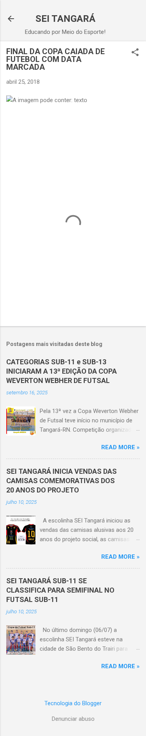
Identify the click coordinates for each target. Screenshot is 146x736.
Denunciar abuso (73, 718)
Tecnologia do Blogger (73, 703)
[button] (135, 53)
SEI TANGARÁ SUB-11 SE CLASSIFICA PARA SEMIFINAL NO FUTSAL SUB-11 (60, 590)
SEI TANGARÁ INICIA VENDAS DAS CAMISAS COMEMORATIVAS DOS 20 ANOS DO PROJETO (61, 480)
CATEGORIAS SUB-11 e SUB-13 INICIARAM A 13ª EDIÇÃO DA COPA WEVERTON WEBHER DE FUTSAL (61, 371)
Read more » (120, 447)
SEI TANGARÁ (65, 18)
